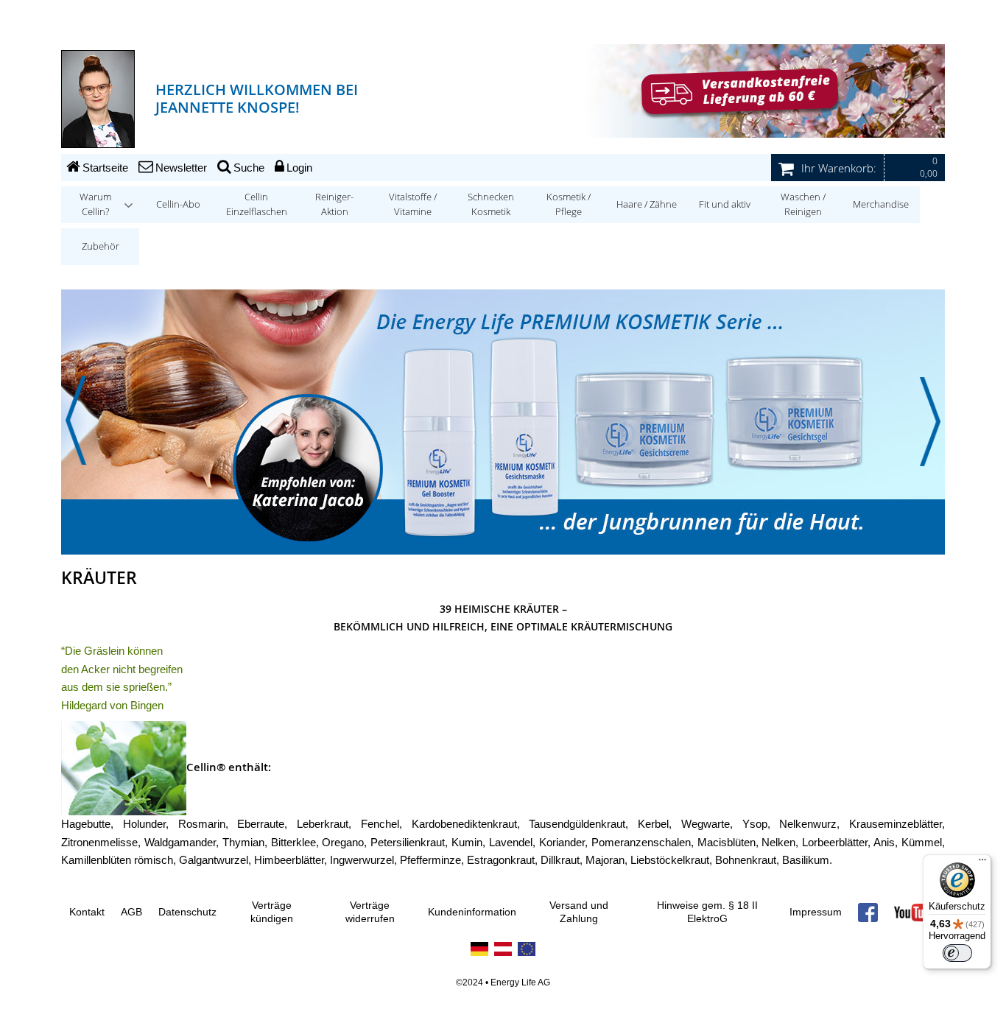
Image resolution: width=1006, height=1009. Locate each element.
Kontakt (87, 912)
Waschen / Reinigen (803, 204)
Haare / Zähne (646, 204)
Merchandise (881, 204)
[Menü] (982, 863)
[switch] (957, 953)
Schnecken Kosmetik (491, 204)
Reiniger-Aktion (334, 204)
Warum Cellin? (95, 204)
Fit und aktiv (724, 204)
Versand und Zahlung (578, 912)
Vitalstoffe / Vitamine (413, 204)
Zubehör (100, 246)
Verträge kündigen (271, 912)
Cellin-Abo (178, 204)
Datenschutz (187, 912)
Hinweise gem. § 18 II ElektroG (707, 912)
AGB (131, 912)
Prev (76, 421)
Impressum (815, 912)
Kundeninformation (472, 912)
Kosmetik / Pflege (568, 204)
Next (930, 421)
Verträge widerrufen (370, 912)
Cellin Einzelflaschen (256, 204)
